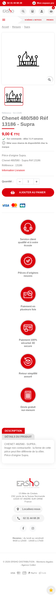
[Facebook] (23, 528)
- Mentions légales (44, 561)
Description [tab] (13, 431)
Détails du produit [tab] (18, 436)
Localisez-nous (31, 509)
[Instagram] (32, 528)
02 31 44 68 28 (14, 3)
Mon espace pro (45, 3)
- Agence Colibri (28, 565)
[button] (23, 11)
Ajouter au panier (32, 192)
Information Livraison (13, 170)
